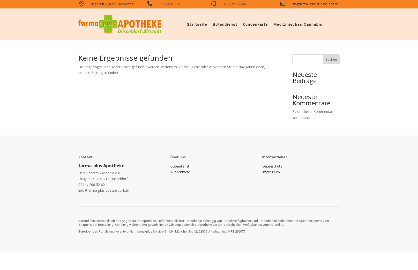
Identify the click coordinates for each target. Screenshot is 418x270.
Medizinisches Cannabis (297, 24)
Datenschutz (272, 166)
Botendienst (225, 24)
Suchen (331, 59)
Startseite (197, 24)
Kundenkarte (255, 24)
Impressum (271, 172)
